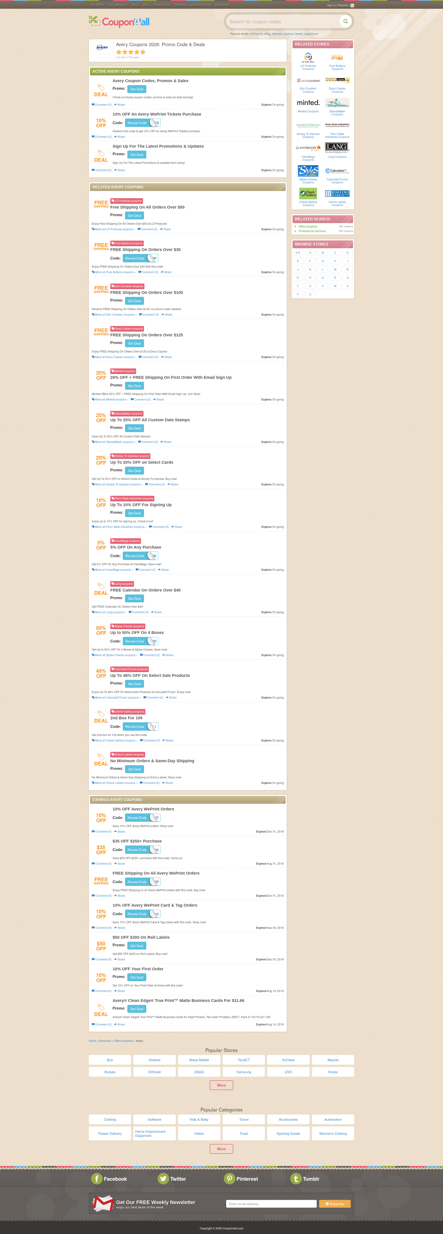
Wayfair (333, 1059)
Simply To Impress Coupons (308, 135)
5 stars (143, 52)
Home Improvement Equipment (150, 1133)
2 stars (125, 52)
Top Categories (118, 4)
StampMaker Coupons (337, 112)
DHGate (154, 1071)
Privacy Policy (162, 4)
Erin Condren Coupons (308, 89)
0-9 (298, 252)
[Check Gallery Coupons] (308, 193)
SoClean (288, 1059)
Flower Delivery (110, 1133)
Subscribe (336, 1203)
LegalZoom (311, 34)
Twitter (178, 1178)
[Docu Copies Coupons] (337, 79)
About (135, 4)
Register (343, 5)
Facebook (115, 1178)
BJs (110, 1059)
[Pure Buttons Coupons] (337, 57)
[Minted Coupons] (308, 102)
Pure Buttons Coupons (337, 67)
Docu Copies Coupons (337, 89)
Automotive (332, 1119)
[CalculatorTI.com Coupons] (337, 170)
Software (154, 1119)
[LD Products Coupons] (308, 57)
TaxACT (244, 1059)
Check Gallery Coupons (308, 203)
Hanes (333, 1071)
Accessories (288, 1119)
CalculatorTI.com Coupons (337, 180)
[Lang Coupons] (337, 148)
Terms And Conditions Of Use (193, 4)
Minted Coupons (308, 111)
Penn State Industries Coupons (337, 135)
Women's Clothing (333, 1133)
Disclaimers (223, 4)
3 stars (131, 52)
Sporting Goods (288, 1133)
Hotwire (154, 1059)
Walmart (277, 34)
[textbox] (271, 1204)
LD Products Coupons (308, 67)
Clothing (110, 1119)
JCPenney (256, 34)
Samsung (243, 1071)
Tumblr (311, 1178)
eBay (267, 34)
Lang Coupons (337, 156)
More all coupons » (115, 229)
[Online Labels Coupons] (337, 193)
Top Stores (97, 4)
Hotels (199, 1133)
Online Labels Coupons (337, 203)
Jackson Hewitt (293, 34)
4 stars (137, 52)
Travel (243, 1119)
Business (105, 1041)
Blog (146, 4)
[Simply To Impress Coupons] (308, 125)
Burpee (110, 1071)
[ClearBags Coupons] (308, 148)
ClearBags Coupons (308, 158)
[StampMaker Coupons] (337, 102)
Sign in (331, 5)
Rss (352, 5)
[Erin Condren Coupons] (308, 79)
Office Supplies (308, 226)
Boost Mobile (199, 1059)
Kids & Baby (199, 1119)
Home (92, 1041)
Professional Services (312, 231)
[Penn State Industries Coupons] (337, 125)
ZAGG (199, 1071)
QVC (288, 1071)
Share (121, 104)
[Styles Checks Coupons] (308, 170)
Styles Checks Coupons (308, 180)
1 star (119, 52)
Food (244, 1133)
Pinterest (247, 1178)
